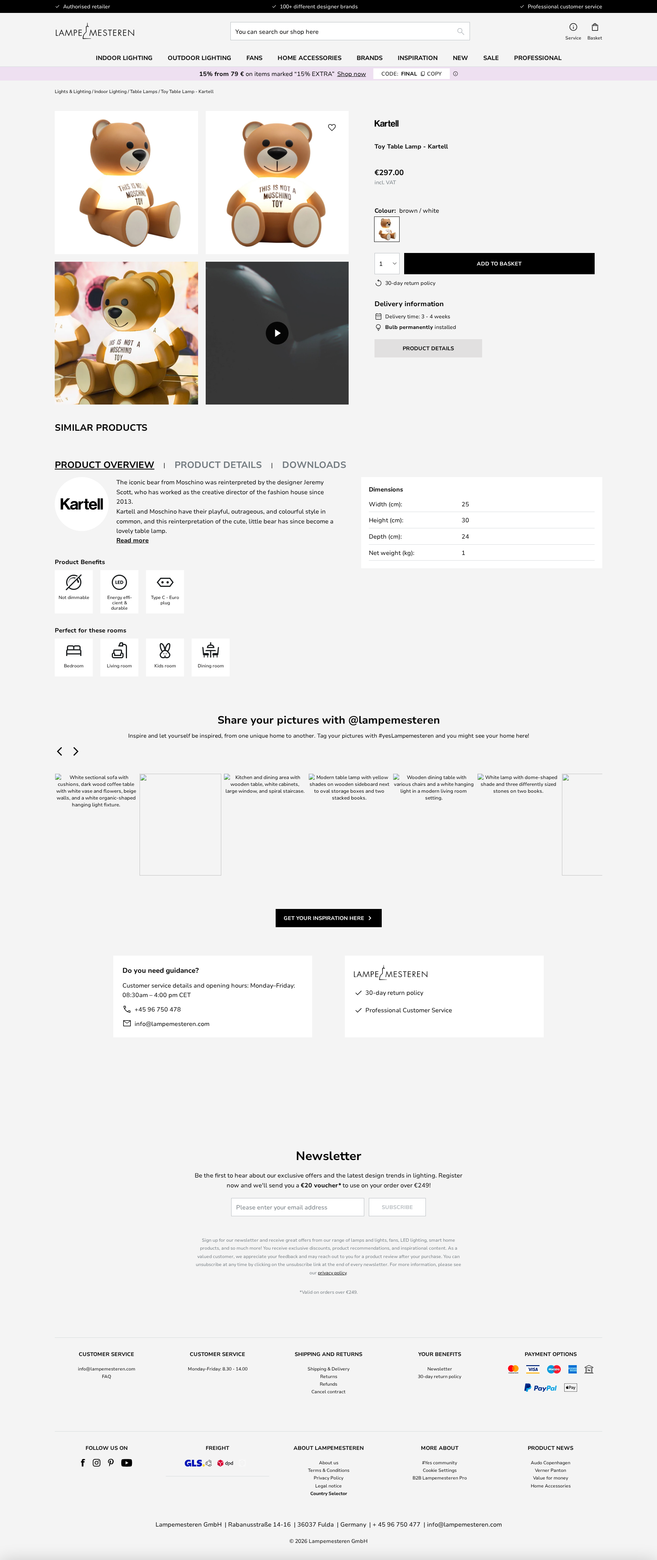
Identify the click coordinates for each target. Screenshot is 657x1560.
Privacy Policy (328, 1478)
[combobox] (350, 31)
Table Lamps (143, 91)
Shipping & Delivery (328, 1369)
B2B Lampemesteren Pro (440, 1478)
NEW (460, 58)
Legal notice (328, 1486)
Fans (254, 58)
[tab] (110, 465)
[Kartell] (413, 123)
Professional (538, 58)
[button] (126, 333)
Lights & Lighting (73, 91)
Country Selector (328, 1493)
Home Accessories (551, 1486)
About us (328, 1462)
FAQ (106, 1376)
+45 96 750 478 (158, 1009)
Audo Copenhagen (550, 1462)
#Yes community (439, 1462)
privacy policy (332, 1272)
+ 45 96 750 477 (397, 1524)
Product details (218, 464)
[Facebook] (83, 1463)
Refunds (328, 1384)
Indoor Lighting (110, 91)
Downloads (314, 464)
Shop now (351, 73)
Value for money (550, 1478)
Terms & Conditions (328, 1470)
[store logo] (95, 31)
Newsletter (439, 1369)
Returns (328, 1376)
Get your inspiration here (324, 917)
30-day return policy (439, 1376)
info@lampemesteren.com (172, 1023)
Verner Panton (550, 1470)
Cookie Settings (440, 1470)
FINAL (411, 73)
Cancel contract (328, 1391)
